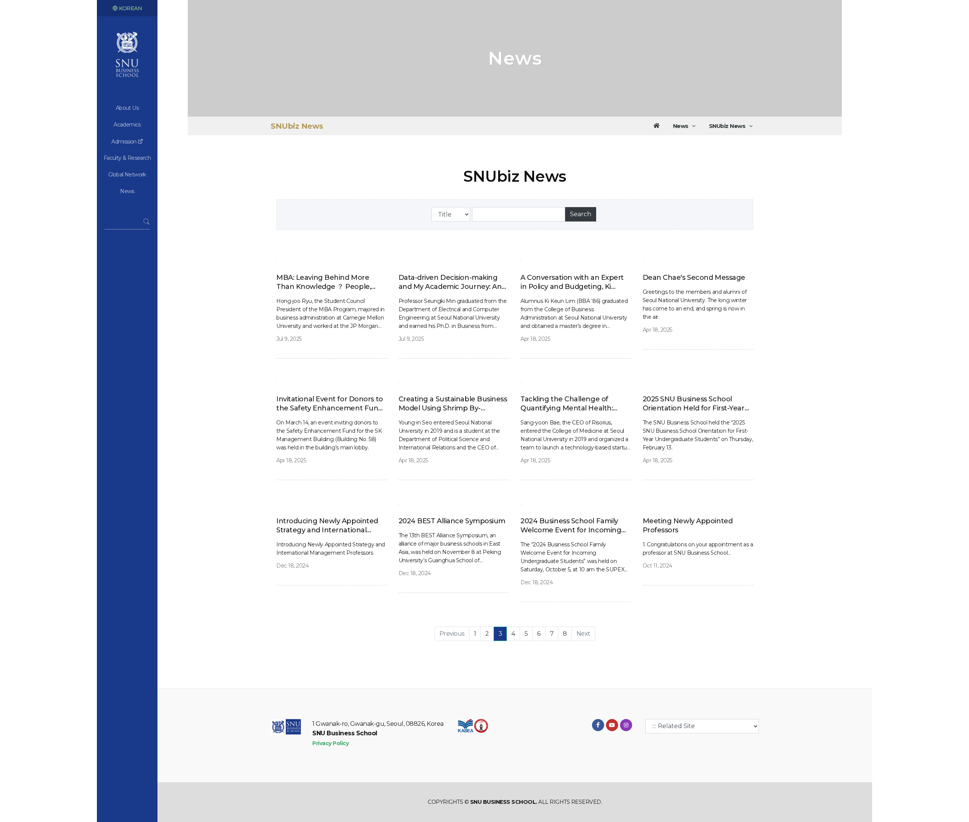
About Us (127, 108)
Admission (124, 141)
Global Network (127, 174)
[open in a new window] (598, 725)
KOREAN (130, 8)
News (127, 191)
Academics (127, 124)
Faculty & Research (127, 157)
